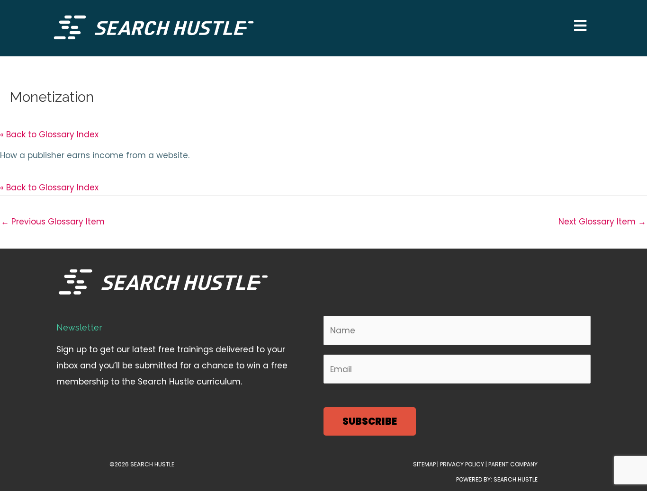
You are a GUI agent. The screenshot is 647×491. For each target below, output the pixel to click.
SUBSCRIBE (369, 421)
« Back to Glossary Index (49, 134)
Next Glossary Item (602, 221)
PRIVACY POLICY (461, 464)
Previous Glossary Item (53, 221)
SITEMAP (424, 464)
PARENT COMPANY (513, 464)
